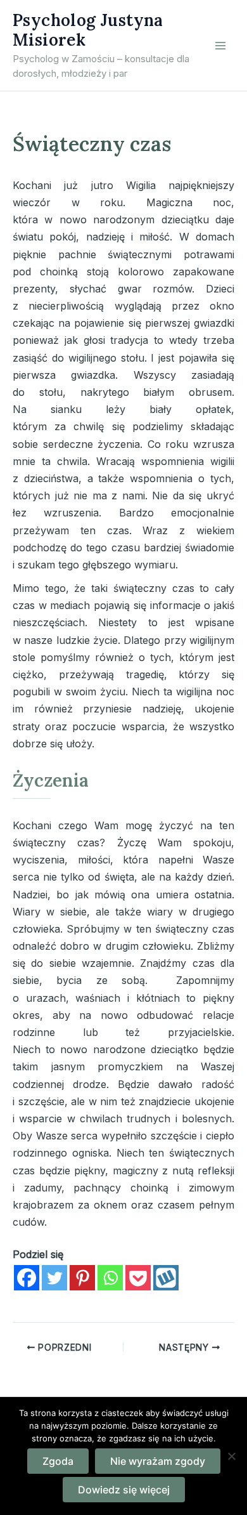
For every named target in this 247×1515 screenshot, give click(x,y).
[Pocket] (138, 1277)
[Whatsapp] (110, 1277)
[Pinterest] (82, 1277)
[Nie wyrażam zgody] (231, 1456)
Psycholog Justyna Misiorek (88, 30)
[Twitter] (54, 1277)
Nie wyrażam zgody (157, 1461)
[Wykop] (166, 1277)
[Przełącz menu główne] (220, 46)
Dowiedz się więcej (124, 1489)
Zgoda (57, 1461)
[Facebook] (26, 1277)
